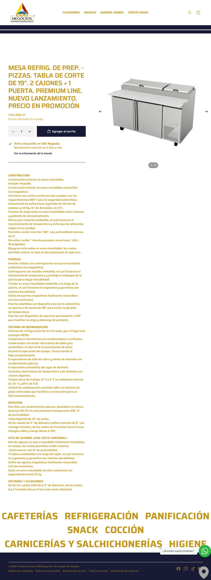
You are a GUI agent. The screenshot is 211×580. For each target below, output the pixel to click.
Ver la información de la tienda (33, 153)
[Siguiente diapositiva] (207, 111)
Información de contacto (124, 571)
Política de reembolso (20, 571)
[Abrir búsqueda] (189, 12)
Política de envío (98, 571)
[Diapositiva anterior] (99, 111)
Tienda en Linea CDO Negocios (35, 566)
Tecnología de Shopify (66, 566)
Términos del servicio (74, 571)
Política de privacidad (47, 571)
